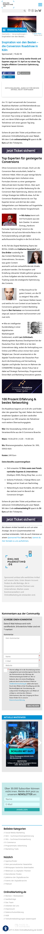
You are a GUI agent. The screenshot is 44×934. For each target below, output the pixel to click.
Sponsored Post (14, 537)
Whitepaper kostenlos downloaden (19, 868)
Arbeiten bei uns (12, 906)
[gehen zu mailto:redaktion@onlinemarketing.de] (30, 552)
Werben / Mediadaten (14, 896)
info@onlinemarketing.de (18, 684)
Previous (5, 743)
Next (39, 743)
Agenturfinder (11, 861)
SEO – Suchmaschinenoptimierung (19, 836)
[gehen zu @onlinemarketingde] (32, 11)
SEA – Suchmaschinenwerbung (18, 839)
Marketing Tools (12, 849)
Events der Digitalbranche (16, 881)
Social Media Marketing (15, 833)
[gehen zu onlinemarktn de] (30, 555)
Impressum (10, 909)
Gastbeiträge (10, 899)
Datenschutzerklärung (17, 700)
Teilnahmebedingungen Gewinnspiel (20, 919)
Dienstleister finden (13, 874)
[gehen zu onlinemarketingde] (29, 10)
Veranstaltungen (19, 34)
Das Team (9, 902)
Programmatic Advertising (16, 846)
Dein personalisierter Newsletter (18, 864)
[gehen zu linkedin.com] (36, 11)
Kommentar (8, 635)
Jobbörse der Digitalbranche (17, 877)
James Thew (37, 33)
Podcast (8, 884)
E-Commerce (10, 842)
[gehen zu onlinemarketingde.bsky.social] (39, 11)
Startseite (6, 34)
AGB (7, 916)
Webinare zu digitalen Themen (18, 871)
